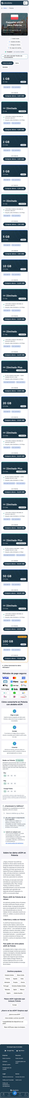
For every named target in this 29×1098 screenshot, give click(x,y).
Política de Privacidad (8, 1080)
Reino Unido (20, 975)
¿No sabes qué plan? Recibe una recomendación (13, 56)
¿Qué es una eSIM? (14, 1014)
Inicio (5, 8)
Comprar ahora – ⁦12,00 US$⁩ (14, 319)
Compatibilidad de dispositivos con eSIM (13, 1022)
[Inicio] (6, 3)
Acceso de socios (20, 1077)
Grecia (23, 982)
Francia (7, 979)
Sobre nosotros (6, 1058)
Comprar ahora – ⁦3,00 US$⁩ (14, 96)
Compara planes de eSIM (20, 1062)
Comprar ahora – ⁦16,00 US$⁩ (14, 355)
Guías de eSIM (19, 1058)
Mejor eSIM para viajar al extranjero (14, 1027)
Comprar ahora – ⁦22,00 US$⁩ (14, 456)
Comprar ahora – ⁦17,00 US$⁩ (14, 391)
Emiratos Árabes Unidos (19, 986)
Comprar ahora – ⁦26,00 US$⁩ (14, 492)
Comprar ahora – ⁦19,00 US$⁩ (14, 420)
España (15, 979)
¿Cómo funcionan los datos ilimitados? (11, 666)
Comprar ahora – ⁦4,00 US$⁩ (14, 129)
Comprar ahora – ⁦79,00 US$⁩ (14, 658)
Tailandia (7, 989)
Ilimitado (5, 67)
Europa (14, 1005)
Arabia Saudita (18, 993)
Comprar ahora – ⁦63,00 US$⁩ (14, 629)
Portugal (6, 986)
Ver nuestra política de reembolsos (14, 843)
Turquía (15, 982)
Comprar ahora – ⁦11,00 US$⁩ (14, 283)
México (22, 989)
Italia (22, 979)
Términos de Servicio (7, 1077)
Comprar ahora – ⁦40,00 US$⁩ (14, 593)
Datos (17, 63)
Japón (15, 989)
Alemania (7, 982)
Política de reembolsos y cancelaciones (6, 1084)
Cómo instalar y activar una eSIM (14, 1018)
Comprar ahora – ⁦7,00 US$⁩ (14, 224)
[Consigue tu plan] (14, 1093)
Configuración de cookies (6, 1068)
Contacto (4, 1061)
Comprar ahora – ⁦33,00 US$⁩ (14, 528)
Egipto (9, 993)
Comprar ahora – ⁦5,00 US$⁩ (14, 188)
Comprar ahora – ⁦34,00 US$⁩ (14, 564)
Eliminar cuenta (6, 1064)
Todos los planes (7, 63)
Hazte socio (18, 1080)
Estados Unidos (9, 975)
